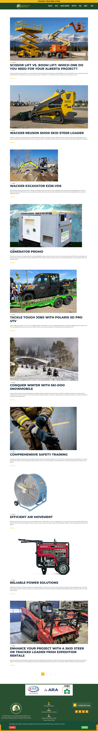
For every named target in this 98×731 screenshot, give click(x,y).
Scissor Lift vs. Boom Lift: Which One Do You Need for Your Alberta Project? (46, 66)
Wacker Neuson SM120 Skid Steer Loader (47, 133)
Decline (12, 727)
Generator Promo (26, 251)
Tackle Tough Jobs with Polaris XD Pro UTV (46, 319)
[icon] (76, 711)
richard (14, 62)
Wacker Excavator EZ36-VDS (35, 186)
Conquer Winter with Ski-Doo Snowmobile (37, 387)
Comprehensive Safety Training (39, 454)
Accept (84, 727)
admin (13, 130)
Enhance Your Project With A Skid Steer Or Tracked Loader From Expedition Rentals (47, 652)
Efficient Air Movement (31, 517)
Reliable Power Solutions (34, 582)
